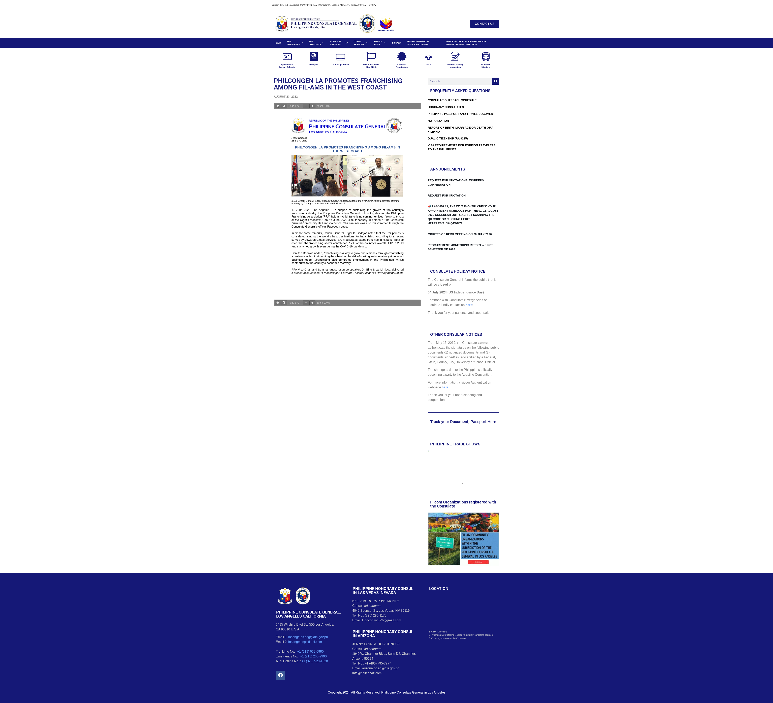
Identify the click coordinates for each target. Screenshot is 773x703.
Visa (428, 64)
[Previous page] (278, 106)
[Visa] (428, 56)
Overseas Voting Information (455, 65)
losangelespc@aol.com (305, 642)
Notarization (438, 120)
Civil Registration (340, 64)
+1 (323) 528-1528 (315, 661)
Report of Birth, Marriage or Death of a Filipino (460, 129)
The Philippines (293, 43)
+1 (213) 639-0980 (310, 651)
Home (278, 43)
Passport (313, 64)
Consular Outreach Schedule (452, 100)
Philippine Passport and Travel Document (461, 113)
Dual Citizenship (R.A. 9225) (371, 65)
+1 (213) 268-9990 (313, 656)
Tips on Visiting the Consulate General (418, 43)
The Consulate (315, 43)
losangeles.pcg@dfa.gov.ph (308, 637)
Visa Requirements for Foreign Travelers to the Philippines (461, 147)
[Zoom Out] (306, 106)
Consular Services (335, 43)
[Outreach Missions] (485, 56)
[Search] (495, 81)
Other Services (359, 43)
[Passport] (313, 56)
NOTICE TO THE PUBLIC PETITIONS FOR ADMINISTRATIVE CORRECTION (466, 43)
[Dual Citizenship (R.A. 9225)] (371, 56)
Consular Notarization (402, 65)
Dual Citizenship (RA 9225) (448, 138)
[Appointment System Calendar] (287, 56)
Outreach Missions (485, 65)
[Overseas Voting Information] (455, 56)
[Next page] (284, 106)
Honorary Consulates (446, 107)
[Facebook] (280, 675)
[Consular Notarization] (401, 56)
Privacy (396, 43)
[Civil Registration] (340, 56)
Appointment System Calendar (287, 65)
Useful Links (378, 43)
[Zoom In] (312, 106)
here (468, 305)
